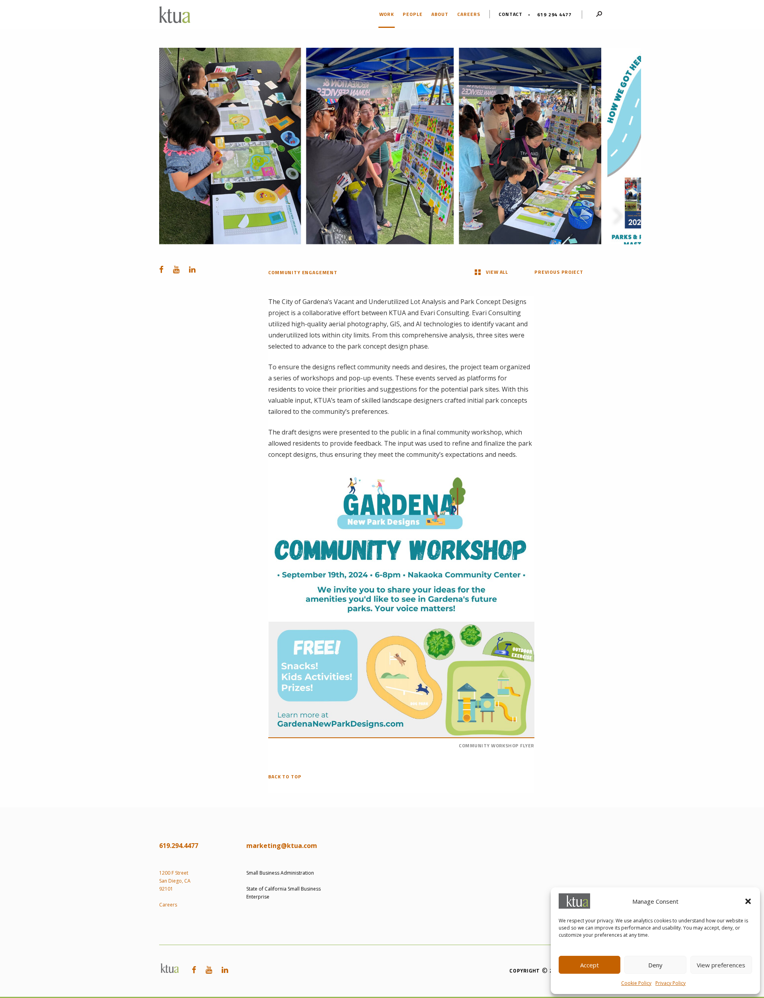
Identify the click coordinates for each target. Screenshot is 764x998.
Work (386, 14)
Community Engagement (302, 272)
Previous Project (558, 272)
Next (618, 216)
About (439, 14)
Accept (589, 965)
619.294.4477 (178, 846)
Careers (468, 14)
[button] (748, 901)
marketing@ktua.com (281, 846)
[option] (380, 146)
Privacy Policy (670, 983)
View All (497, 272)
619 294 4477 (554, 14)
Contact (511, 14)
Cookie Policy (636, 983)
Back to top (284, 777)
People (413, 14)
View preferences (721, 965)
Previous (583, 216)
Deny (655, 965)
